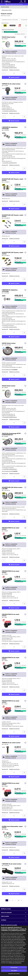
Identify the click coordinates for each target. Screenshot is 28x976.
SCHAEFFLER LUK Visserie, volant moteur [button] (12, 179)
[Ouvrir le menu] (2, 1)
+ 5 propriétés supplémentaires (9, 162)
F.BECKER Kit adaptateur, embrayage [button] (10, 128)
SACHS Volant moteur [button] (9, 343)
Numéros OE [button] (5, 70)
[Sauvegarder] (25, 37)
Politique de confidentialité (15, 962)
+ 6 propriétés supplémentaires (9, 326)
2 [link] (9, 900)
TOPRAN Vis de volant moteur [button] (11, 84)
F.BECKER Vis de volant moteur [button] (11, 864)
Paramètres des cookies (14, 973)
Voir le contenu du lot (9, 369)
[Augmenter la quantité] (24, 73)
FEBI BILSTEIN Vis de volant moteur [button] (10, 528)
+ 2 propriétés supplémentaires (9, 67)
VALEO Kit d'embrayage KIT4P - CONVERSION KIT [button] (11, 434)
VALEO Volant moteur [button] (8, 37)
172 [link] (18, 900)
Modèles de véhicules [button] (14, 70)
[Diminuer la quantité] (3, 73)
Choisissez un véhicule (10, 52)
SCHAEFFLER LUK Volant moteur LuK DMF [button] (12, 488)
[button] (10, 19)
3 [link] (12, 900)
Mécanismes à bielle (6, 10)
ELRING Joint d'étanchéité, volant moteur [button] (12, 827)
